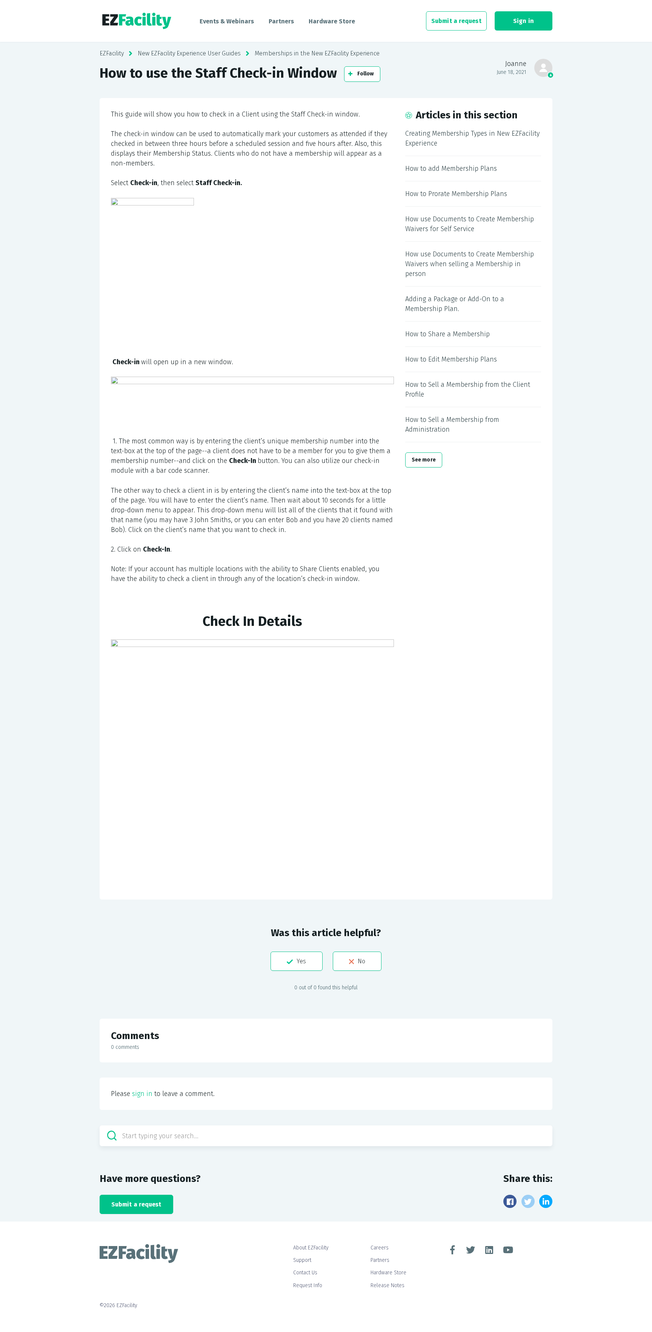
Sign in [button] (523, 21)
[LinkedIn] (545, 1201)
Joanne (515, 64)
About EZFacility (311, 1248)
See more (424, 460)
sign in (142, 1094)
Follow (365, 74)
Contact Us (305, 1272)
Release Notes (387, 1285)
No (361, 961)
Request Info (307, 1285)
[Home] (137, 21)
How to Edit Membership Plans (451, 359)
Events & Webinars (227, 21)
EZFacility (112, 53)
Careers (380, 1248)
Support (302, 1260)
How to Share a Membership (447, 334)
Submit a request (456, 21)
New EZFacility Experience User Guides (189, 53)
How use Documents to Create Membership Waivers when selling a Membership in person (469, 264)
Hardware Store (332, 21)
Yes (301, 961)
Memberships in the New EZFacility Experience (317, 53)
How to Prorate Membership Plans (456, 194)
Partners (281, 21)
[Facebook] (510, 1201)
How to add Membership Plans (451, 168)
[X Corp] (528, 1201)
